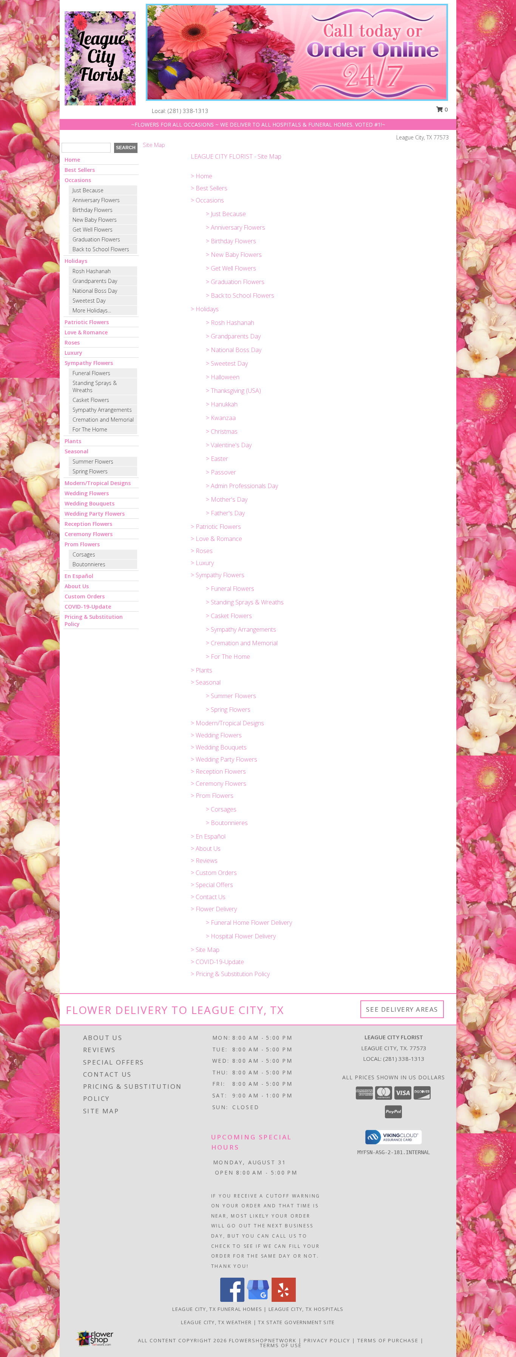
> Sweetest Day (227, 363)
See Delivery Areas (402, 1009)
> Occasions (207, 200)
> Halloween (222, 377)
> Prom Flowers (212, 795)
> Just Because (226, 214)
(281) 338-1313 (188, 110)
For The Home (90, 429)
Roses (72, 342)
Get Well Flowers (93, 229)
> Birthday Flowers (231, 241)
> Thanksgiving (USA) (233, 390)
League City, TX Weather (216, 1322)
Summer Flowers (93, 461)
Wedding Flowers (87, 493)
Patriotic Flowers (87, 322)
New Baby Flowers (95, 219)
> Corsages (221, 809)
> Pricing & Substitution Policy (230, 974)
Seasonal (76, 451)
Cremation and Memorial (103, 419)
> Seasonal (206, 682)
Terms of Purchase (388, 1340)
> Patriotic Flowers (216, 526)
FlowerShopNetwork (263, 1340)
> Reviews (204, 860)
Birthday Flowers (93, 209)
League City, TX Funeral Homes (217, 1309)
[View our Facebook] (232, 1299)
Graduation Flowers (96, 239)
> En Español (208, 836)
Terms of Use (281, 1345)
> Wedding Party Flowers (224, 759)
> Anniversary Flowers (235, 227)
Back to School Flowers (101, 249)
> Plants (201, 670)
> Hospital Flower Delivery (241, 936)
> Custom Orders (214, 873)
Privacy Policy (327, 1340)
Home (72, 159)
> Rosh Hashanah (230, 322)
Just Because (88, 190)
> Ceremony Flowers (218, 783)
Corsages (84, 554)
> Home (201, 176)
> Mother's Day (226, 499)
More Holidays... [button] (92, 310)
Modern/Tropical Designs (98, 483)
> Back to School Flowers (240, 295)
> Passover (221, 472)
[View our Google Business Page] (258, 1299)
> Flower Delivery (214, 909)
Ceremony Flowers (89, 534)
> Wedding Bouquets (219, 747)
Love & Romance (86, 332)
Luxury (73, 352)
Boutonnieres (89, 564)
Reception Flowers (88, 523)
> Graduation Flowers (235, 282)
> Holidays (205, 309)
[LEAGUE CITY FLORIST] (100, 57)
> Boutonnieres (227, 823)
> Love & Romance (216, 539)
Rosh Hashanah (92, 271)
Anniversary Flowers (96, 200)
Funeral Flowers (91, 373)
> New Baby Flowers (234, 254)
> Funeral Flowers (230, 588)
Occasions (78, 180)
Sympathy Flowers (89, 362)
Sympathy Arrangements (102, 409)
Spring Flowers (90, 471)
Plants (73, 441)
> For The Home (228, 656)
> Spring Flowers (228, 709)
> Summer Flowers (231, 696)
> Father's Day (225, 513)
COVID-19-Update (88, 606)
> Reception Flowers (218, 771)
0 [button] (445, 109)
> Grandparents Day (233, 336)
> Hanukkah (222, 404)
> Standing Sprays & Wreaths (245, 602)
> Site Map (205, 950)
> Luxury (202, 563)
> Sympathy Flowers (217, 575)
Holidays (76, 260)
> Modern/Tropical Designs (227, 723)
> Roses (202, 551)
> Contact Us (208, 897)
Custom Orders (85, 596)
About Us (77, 586)
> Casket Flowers (229, 616)
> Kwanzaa (221, 418)
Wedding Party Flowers (95, 513)
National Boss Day (95, 290)
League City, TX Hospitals (306, 1309)
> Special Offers (212, 885)
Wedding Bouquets (89, 503)
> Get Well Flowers (231, 268)
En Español (79, 576)
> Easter (217, 458)
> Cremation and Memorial (242, 643)
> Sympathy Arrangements (241, 629)
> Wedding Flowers (216, 735)
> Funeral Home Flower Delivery (249, 922)
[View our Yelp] (284, 1299)
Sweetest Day (89, 300)
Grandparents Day (95, 280)
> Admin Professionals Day (242, 486)
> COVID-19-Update (217, 962)
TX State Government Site (296, 1322)
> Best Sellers (209, 188)
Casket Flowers (91, 399)
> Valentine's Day (229, 445)
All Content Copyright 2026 (182, 1340)
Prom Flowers (82, 544)
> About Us (206, 848)
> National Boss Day (233, 350)
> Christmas (222, 431)
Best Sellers (80, 169)
